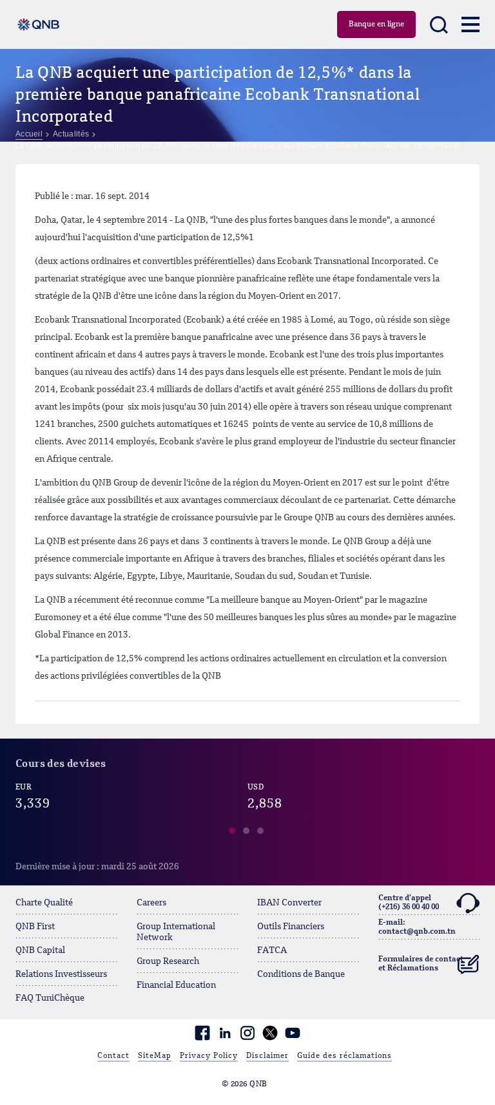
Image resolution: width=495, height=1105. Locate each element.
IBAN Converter (289, 902)
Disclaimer (267, 1056)
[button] (233, 832)
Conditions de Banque (301, 974)
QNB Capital (40, 950)
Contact (113, 1056)
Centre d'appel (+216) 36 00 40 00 (408, 902)
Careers (151, 902)
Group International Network (176, 932)
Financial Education (176, 985)
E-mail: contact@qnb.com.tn (417, 927)
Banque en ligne (376, 24)
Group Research (168, 961)
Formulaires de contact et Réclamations (420, 964)
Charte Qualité (44, 902)
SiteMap (154, 1056)
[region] (247, 817)
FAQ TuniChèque (49, 998)
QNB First (35, 926)
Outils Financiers (290, 926)
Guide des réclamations (344, 1056)
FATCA (272, 950)
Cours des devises (60, 764)
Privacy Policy (209, 1056)
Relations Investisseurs (61, 974)
